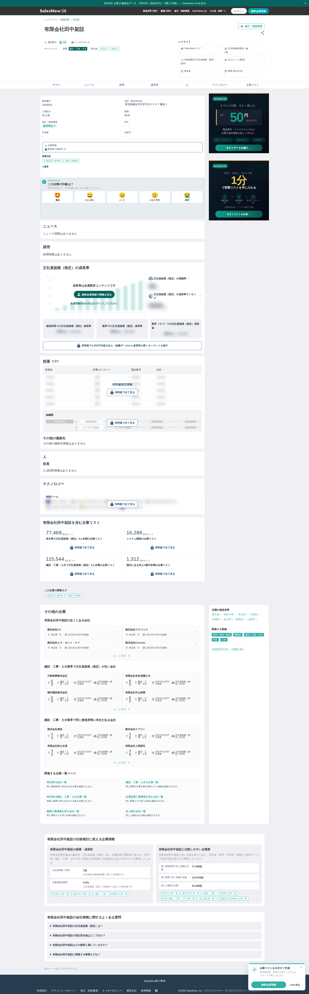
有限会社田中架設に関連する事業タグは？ (76, 954)
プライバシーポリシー (63, 990)
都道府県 (65, 19)
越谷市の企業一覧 (82, 894)
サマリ (56, 84)
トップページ (50, 19)
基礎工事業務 (74, 595)
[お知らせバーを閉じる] (305, 3)
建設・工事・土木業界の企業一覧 (111, 894)
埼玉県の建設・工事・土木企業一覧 (177, 898)
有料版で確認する (56, 149)
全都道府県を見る (220, 649)
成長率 (154, 84)
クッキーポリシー (112, 990)
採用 (121, 84)
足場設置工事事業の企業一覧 (233, 898)
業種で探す (166, 11)
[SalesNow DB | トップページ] (53, 11)
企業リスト (252, 84)
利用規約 (42, 990)
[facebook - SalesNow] (156, 990)
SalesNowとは (199, 11)
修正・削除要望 (181, 11)
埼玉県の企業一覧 (60, 894)
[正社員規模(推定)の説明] (247, 48)
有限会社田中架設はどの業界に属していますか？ (80, 944)
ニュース (89, 84)
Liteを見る (295, 985)
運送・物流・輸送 (221, 634)
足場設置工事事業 (54, 595)
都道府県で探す (150, 11)
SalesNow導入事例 (154, 980)
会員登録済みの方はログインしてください (94, 303)
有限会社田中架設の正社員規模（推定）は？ (78, 925)
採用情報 (146, 990)
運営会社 (132, 990)
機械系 (238, 634)
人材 (224, 639)
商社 (215, 639)
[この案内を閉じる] (301, 967)
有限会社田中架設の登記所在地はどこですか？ (79, 935)
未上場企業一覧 (206, 898)
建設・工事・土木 (78, 48)
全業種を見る (237, 649)
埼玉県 (76, 19)
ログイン (239, 11)
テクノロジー (219, 84)
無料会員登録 (258, 11)
